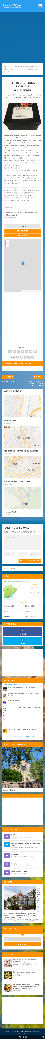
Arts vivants (26, 95)
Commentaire (22, 231)
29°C (8, 589)
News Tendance (28, 837)
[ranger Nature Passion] (7, 872)
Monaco (27, 736)
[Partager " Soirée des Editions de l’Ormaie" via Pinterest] (22, 351)
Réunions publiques (20, 97)
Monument (19, 916)
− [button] (7, 245)
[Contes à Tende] (22, 498)
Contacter (22, 226)
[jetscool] (7, 864)
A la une (38, 909)
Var (33, 736)
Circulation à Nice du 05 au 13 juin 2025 (24, 708)
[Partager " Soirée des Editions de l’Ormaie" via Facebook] (10, 351)
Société (7, 917)
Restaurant (14, 849)
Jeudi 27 (28, 611)
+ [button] (7, 242)
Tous (7, 736)
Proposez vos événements (17, 363)
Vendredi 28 (29, 616)
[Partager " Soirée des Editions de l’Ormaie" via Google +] (18, 351)
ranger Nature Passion (19, 871)
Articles (21, 837)
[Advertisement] (22, 35)
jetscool (13, 863)
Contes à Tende (10, 512)
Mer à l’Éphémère (15, 701)
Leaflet (23, 291)
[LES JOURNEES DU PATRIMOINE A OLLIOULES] (22, 437)
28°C (8, 596)
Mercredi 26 (29, 606)
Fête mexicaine (10, 420)
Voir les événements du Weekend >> (17, 684)
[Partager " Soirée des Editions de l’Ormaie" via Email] (31, 351)
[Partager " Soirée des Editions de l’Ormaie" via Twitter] (14, 351)
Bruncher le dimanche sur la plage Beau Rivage (25, 844)
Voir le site (22, 235)
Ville (19, 917)
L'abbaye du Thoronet (11, 790)
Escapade (7, 916)
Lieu (13, 916)
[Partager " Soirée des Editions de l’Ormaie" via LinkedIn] (27, 351)
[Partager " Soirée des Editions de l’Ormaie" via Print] (35, 351)
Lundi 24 (7, 611)
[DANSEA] (7, 836)
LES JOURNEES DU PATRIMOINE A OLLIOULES (21, 451)
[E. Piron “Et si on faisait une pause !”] (22, 467)
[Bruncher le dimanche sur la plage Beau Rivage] (7, 844)
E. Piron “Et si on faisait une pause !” (18, 481)
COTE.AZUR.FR (22, 1034)
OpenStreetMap (36, 291)
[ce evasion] (7, 855)
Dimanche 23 (9, 606)
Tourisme (13, 917)
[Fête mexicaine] (22, 406)
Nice (19, 95)
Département (31, 914)
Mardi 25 (7, 616)
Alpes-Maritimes (16, 736)
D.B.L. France (21, 1031)
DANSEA (13, 835)
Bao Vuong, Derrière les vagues (21, 687)
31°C (15, 591)
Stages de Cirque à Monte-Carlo (22, 730)
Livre (33, 95)
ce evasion (14, 854)
